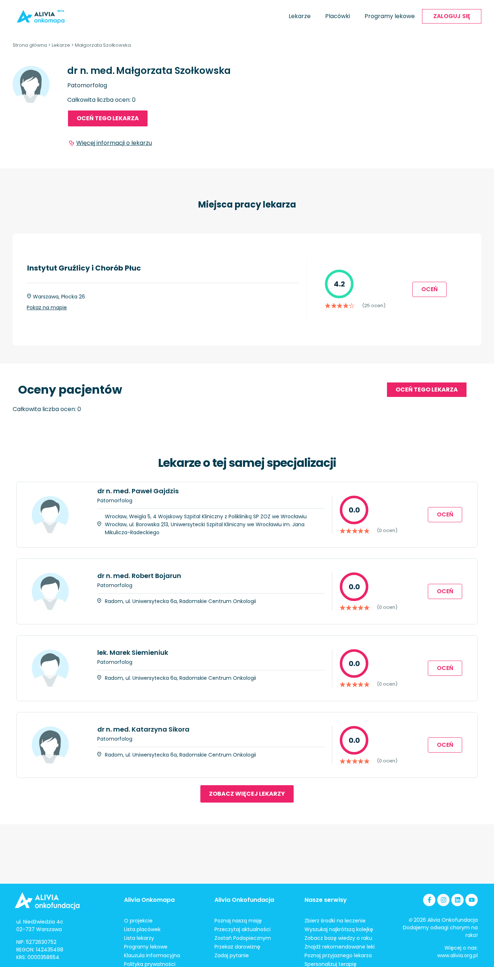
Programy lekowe (390, 16)
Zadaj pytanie (231, 955)
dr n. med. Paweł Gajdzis (138, 490)
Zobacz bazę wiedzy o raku (338, 938)
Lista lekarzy (139, 938)
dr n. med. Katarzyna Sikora (143, 729)
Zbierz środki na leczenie (335, 920)
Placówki (337, 16)
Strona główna (30, 45)
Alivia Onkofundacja (244, 900)
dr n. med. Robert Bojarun (139, 575)
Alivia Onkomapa (149, 900)
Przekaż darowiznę (237, 946)
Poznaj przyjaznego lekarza (338, 955)
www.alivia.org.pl (457, 955)
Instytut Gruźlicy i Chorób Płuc (84, 268)
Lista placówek (142, 929)
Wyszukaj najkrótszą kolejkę (339, 929)
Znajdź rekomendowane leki (340, 946)
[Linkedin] (457, 900)
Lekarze (300, 16)
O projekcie (138, 920)
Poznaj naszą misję (238, 920)
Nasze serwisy (326, 900)
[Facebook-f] (429, 900)
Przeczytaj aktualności (242, 929)
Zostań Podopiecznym (242, 938)
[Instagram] (443, 900)
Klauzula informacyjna (152, 955)
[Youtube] (471, 900)
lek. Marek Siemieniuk (132, 652)
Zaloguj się (451, 16)
